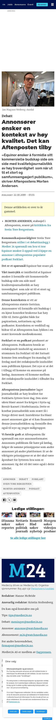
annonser (9, 479)
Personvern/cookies (42, 588)
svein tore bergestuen (17, 484)
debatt (23, 479)
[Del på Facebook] (4, 500)
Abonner (42, 4)
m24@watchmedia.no (33, 634)
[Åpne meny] (52, 4)
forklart (37, 479)
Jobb (10, 4)
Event (30, 4)
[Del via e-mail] (14, 500)
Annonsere (20, 4)
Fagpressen (43, 652)
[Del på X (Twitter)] (9, 500)
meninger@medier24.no (26, 621)
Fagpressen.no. (14, 702)
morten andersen (14, 489)
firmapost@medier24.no (17, 645)
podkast (34, 489)
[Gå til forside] (3, 4)
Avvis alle (13, 711)
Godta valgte (26, 711)
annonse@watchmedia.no (31, 628)
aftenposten (11, 493)
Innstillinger (47, 718)
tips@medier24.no (20, 615)
